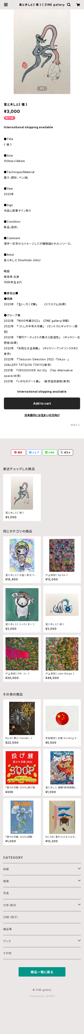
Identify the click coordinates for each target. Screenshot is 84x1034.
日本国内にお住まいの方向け (42, 415)
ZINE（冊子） (10, 917)
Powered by (37, 996)
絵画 (6, 869)
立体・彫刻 (9, 905)
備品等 (7, 929)
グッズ (7, 941)
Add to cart (42, 403)
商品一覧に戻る (42, 972)
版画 (6, 881)
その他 (7, 953)
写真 (6, 893)
